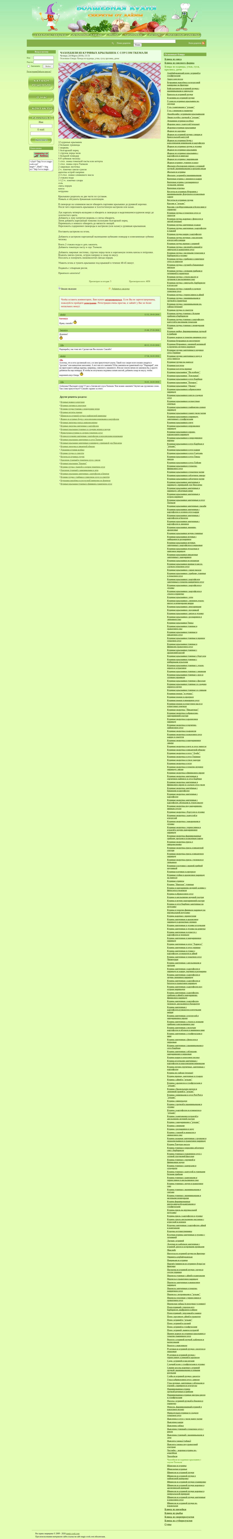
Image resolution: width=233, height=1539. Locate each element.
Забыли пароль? (44, 71)
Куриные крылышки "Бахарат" (74, 463)
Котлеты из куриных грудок (72, 456)
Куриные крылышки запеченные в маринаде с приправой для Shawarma (91, 443)
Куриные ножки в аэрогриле (73, 402)
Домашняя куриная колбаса (72, 450)
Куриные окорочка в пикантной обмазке (78, 446)
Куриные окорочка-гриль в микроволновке (79, 422)
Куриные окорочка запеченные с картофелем (80, 426)
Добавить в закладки (120, 289)
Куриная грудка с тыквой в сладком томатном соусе (83, 467)
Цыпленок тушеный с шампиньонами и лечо (79, 470)
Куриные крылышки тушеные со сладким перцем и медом (85, 429)
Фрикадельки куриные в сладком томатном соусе (82, 433)
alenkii (62, 314)
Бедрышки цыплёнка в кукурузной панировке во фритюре (86, 480)
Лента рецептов (195, 43)
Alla (62, 345)
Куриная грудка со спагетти (72, 453)
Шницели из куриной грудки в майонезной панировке (83, 416)
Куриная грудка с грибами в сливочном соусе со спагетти (85, 477)
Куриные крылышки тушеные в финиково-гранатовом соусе (86, 484)
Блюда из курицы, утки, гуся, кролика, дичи (98, 58)
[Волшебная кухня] (116, 16)
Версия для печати (68, 289)
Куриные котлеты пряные (71, 412)
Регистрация (32, 71)
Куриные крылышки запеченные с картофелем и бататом (85, 473)
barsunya (64, 330)
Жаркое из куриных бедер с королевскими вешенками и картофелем (90, 419)
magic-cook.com (72, 1533)
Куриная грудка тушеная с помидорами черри (80, 409)
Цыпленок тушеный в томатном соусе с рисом (80, 460)
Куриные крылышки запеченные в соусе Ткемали (82, 439)
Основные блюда (68, 58)
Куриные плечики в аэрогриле (73, 405)
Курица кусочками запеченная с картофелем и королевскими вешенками (92, 436)
